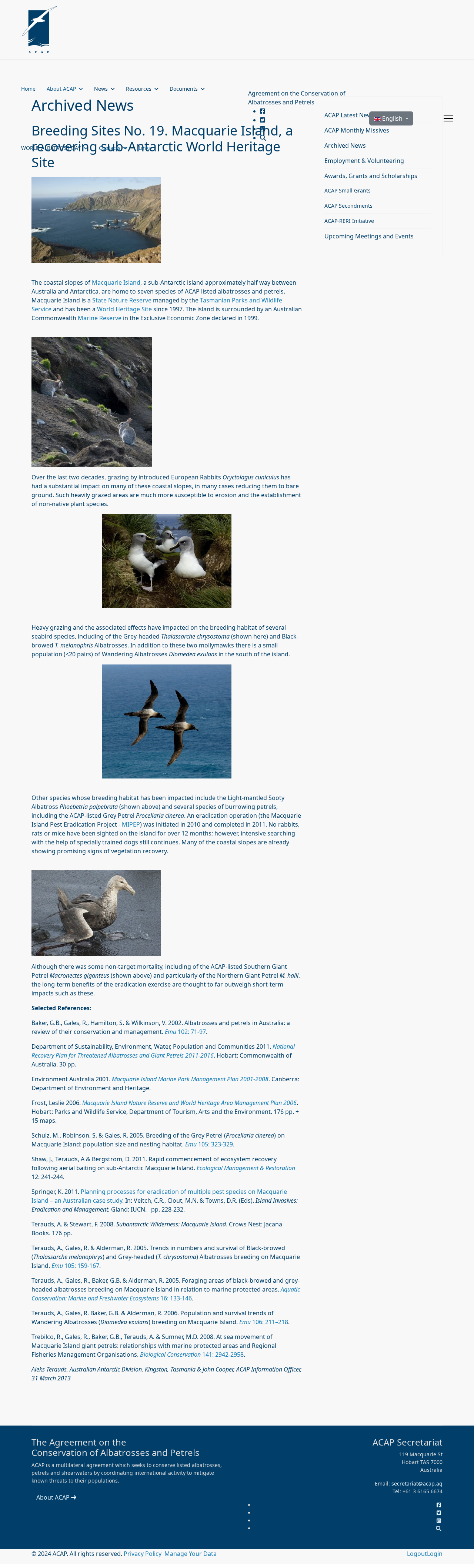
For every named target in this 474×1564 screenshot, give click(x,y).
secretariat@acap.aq (417, 1483)
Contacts (109, 147)
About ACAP (61, 88)
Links (144, 147)
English (392, 118)
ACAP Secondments (348, 205)
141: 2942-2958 (192, 1354)
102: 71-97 (185, 1032)
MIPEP (131, 824)
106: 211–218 (263, 1322)
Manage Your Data (190, 1554)
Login (435, 1554)
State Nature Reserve (121, 300)
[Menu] (448, 118)
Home (28, 88)
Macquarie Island (116, 282)
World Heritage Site (124, 309)
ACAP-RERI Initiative (349, 220)
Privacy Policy (143, 1554)
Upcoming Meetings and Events (369, 236)
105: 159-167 (75, 1266)
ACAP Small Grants (347, 190)
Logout (417, 1554)
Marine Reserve (99, 318)
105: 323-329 (209, 1144)
